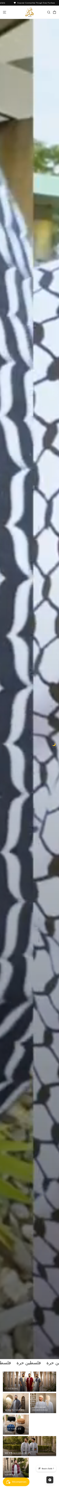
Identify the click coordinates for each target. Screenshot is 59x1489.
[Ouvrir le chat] (49, 1479)
